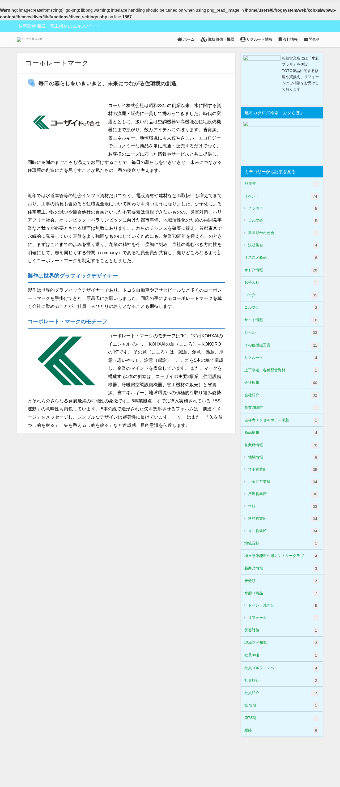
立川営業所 (282, 531)
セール (280, 332)
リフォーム (282, 618)
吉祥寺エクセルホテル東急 (280, 420)
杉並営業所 (282, 519)
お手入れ (280, 282)
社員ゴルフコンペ (280, 668)
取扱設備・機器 (220, 39)
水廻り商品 (280, 593)
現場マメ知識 (280, 643)
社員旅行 (280, 680)
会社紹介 (280, 395)
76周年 (280, 184)
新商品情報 (280, 568)
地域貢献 (280, 543)
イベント (280, 196)
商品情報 (280, 433)
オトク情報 (280, 270)
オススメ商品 (280, 258)
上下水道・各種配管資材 (280, 370)
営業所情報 (280, 445)
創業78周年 (280, 408)
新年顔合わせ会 (282, 233)
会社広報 (280, 383)
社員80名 (280, 655)
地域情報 (282, 457)
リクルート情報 (259, 39)
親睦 (280, 730)
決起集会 (282, 245)
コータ (280, 295)
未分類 (280, 581)
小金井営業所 (282, 482)
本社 (282, 506)
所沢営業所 (282, 494)
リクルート (280, 358)
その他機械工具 (280, 345)
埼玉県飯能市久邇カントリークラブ (280, 556)
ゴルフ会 (282, 221)
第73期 (280, 718)
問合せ (314, 39)
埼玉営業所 (282, 469)
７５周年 (282, 208)
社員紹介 (280, 693)
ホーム (188, 39)
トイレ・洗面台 (282, 605)
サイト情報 (280, 320)
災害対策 (280, 630)
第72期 (280, 705)
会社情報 (290, 39)
